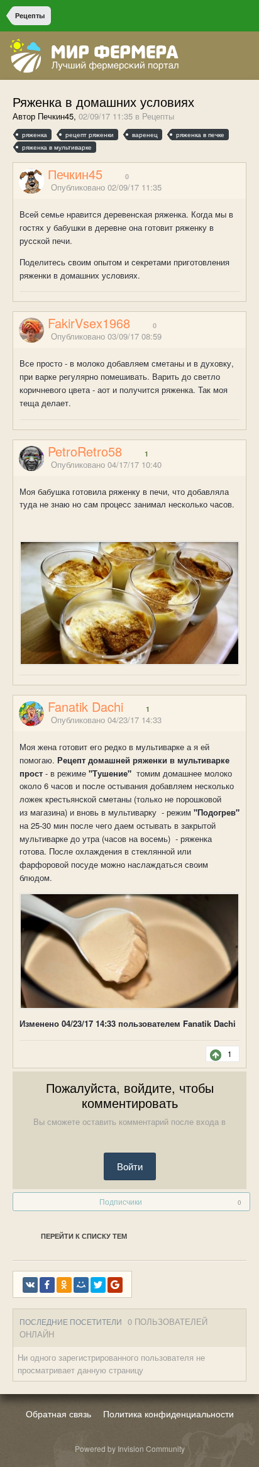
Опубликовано (106, 187)
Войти (130, 1166)
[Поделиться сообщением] (242, 188)
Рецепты (158, 116)
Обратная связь (58, 1413)
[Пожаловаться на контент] (226, 188)
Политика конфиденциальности (168, 1413)
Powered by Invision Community (130, 1448)
